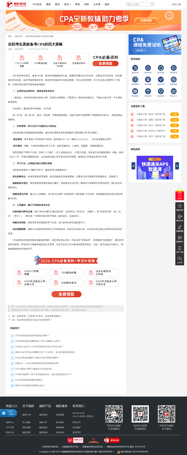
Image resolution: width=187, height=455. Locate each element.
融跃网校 (43, 415)
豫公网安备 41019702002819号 (134, 452)
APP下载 (10, 427)
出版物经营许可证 (70, 447)
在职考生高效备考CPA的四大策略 (39, 36)
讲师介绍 (10, 432)
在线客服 (60, 415)
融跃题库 (43, 427)
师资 (77, 4)
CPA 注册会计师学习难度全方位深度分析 (33, 369)
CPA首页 (37, 4)
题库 (107, 4)
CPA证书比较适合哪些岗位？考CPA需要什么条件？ (38, 341)
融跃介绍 (26, 415)
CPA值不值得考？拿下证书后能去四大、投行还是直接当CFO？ (43, 374)
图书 (57, 4)
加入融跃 (26, 422)
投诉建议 (77, 427)
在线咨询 (60, 432)
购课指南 (60, 427)
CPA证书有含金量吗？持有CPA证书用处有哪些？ (37, 358)
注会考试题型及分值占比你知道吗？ (34, 320)
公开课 (96, 4)
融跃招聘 (26, 432)
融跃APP (43, 422)
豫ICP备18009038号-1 (104, 452)
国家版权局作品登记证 (92, 447)
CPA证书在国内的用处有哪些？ (29, 380)
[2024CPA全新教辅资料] (93, 20)
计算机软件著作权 (50, 447)
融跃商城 (43, 432)
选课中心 (10, 422)
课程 (48, 4)
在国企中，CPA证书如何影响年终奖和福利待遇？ (37, 363)
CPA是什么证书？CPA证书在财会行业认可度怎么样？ (39, 347)
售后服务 (60, 422)
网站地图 (26, 427)
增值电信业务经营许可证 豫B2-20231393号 (126, 447)
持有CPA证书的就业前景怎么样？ (30, 385)
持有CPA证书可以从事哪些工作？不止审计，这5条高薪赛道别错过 (45, 352)
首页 (10, 36)
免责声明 (77, 432)
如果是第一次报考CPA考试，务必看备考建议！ (40, 316)
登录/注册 (176, 4)
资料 (86, 4)
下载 (175, 114)
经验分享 (18, 36)
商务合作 (77, 422)
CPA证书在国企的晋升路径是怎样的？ (32, 335)
